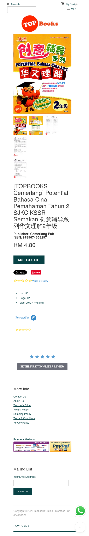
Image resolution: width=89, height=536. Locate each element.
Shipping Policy (22, 413)
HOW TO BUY (21, 525)
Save (37, 272)
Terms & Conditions (24, 418)
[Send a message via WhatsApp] (80, 510)
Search (15, 4)
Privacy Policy (21, 422)
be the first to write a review (42, 366)
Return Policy (21, 409)
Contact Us (19, 396)
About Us (18, 400)
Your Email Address (24, 476)
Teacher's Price (22, 405)
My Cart (72, 4)
